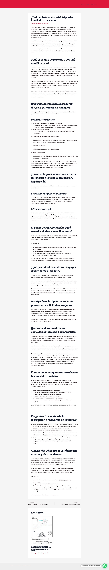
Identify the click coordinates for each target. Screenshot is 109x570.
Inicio (82, 4)
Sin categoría (34, 553)
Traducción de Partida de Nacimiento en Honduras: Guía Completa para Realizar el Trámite (41, 548)
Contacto (93, 4)
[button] (97, 4)
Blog (87, 4)
